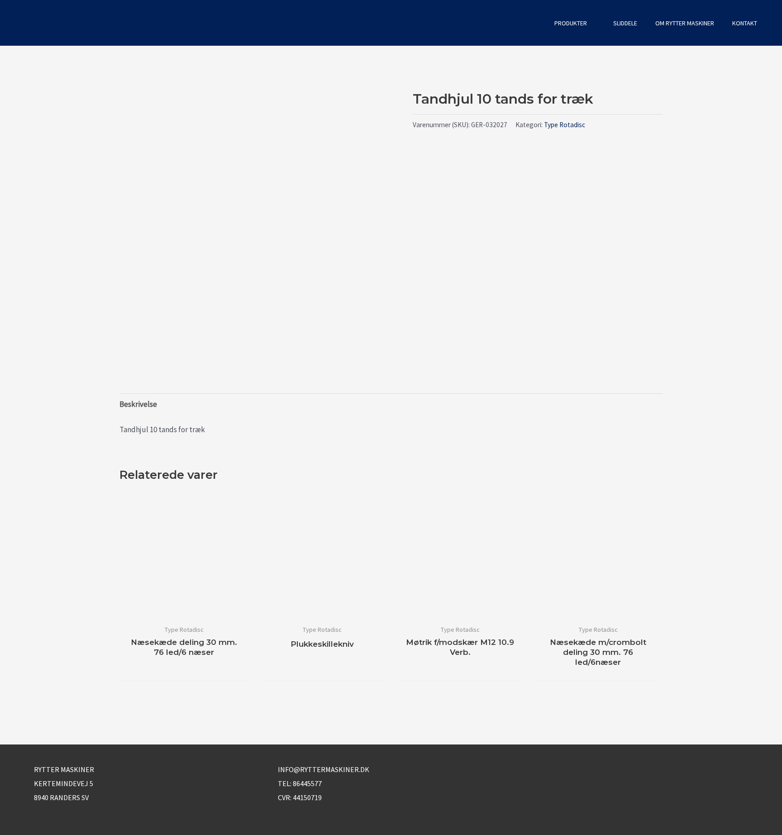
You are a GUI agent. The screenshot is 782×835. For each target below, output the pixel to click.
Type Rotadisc (564, 124)
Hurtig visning (184, 611)
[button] (533, 23)
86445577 (307, 783)
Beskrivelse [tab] (138, 404)
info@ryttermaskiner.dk (323, 769)
